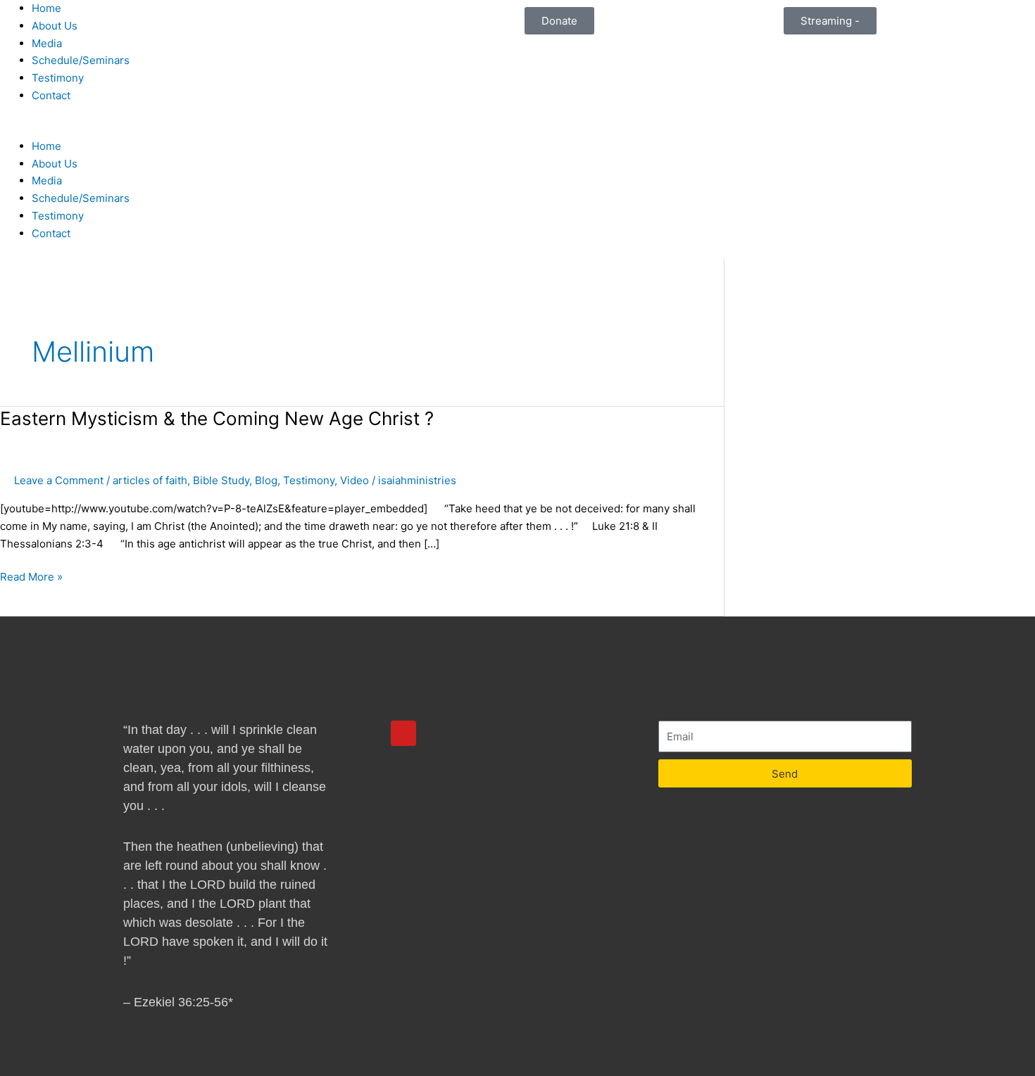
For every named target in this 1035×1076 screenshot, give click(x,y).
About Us (54, 25)
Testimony (58, 77)
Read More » (31, 576)
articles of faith (150, 480)
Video (354, 480)
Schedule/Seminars (81, 60)
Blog (266, 480)
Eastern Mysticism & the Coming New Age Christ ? (217, 418)
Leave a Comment (59, 480)
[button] (259, 129)
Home (46, 8)
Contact (51, 95)
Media (47, 43)
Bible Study (221, 480)
